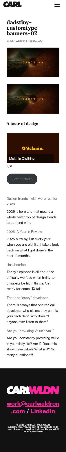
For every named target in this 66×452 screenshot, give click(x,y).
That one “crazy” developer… (28, 298)
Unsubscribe (16, 265)
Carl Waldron (17, 40)
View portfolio (22, 179)
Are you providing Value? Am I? (30, 331)
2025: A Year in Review (24, 232)
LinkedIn (43, 411)
